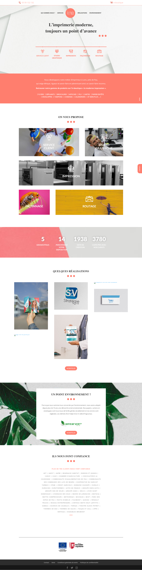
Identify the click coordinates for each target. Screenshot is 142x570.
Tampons (58, 97)
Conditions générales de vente (68, 562)
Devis (139, 99)
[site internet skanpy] (71, 337)
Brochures (62, 94)
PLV (80, 94)
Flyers (41, 94)
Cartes (87, 94)
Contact (139, 168)
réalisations (82, 13)
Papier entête (98, 94)
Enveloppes (47, 97)
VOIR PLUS (71, 368)
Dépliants (50, 94)
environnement (95, 13)
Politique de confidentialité (89, 562)
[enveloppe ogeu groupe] (111, 300)
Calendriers (80, 97)
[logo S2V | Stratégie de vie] (71, 296)
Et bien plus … (94, 97)
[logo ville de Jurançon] (31, 335)
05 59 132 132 (28, 2)
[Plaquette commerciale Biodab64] (111, 283)
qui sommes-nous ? (48, 13)
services (60, 13)
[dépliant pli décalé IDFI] (31, 305)
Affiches (72, 94)
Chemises (69, 97)
